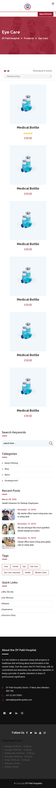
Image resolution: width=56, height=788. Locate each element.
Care (6, 566)
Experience (7, 609)
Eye (24, 566)
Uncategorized (11, 480)
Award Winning (11, 463)
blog (7, 469)
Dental (15, 566)
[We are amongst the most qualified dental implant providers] (10, 528)
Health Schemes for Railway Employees (20, 503)
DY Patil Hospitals (33, 783)
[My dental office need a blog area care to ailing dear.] (10, 514)
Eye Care (34, 566)
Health (27, 572)
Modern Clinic (41, 572)
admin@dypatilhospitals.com (19, 700)
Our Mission (7, 597)
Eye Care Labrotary (12, 572)
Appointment (45, 14)
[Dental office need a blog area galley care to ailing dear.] (10, 543)
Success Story (9, 615)
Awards (5, 603)
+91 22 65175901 (14, 695)
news (7, 475)
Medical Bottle (28, 127)
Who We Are (8, 592)
